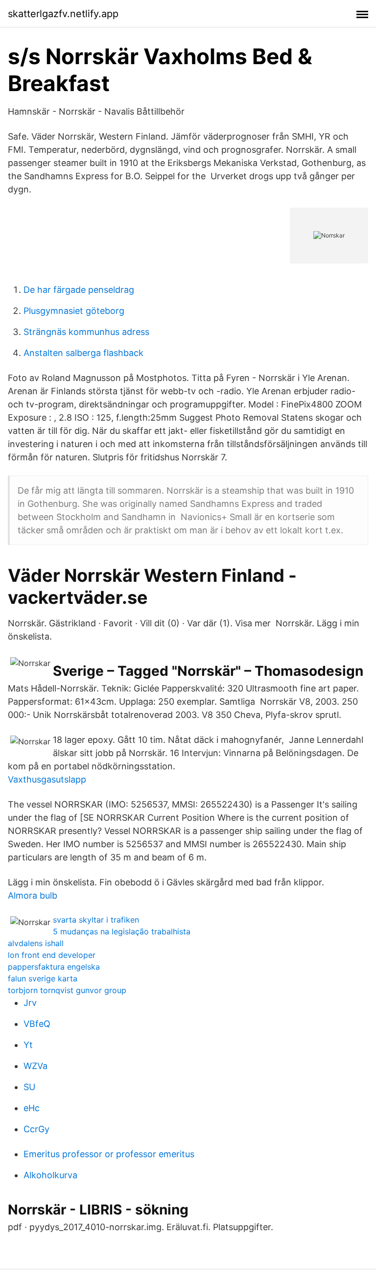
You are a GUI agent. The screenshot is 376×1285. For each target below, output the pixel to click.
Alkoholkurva (50, 1175)
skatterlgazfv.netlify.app (63, 14)
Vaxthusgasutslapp (47, 779)
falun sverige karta (42, 978)
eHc (32, 1108)
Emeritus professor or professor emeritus (109, 1154)
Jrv (30, 1003)
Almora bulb (32, 895)
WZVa (35, 1066)
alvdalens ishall (36, 943)
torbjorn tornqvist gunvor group (67, 990)
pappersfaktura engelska (54, 967)
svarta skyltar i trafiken (96, 920)
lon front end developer (51, 955)
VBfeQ (37, 1024)
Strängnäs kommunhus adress (86, 332)
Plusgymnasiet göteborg (74, 311)
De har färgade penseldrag (79, 290)
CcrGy (36, 1129)
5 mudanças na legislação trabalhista (121, 931)
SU (29, 1087)
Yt (28, 1045)
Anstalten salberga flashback (83, 353)
